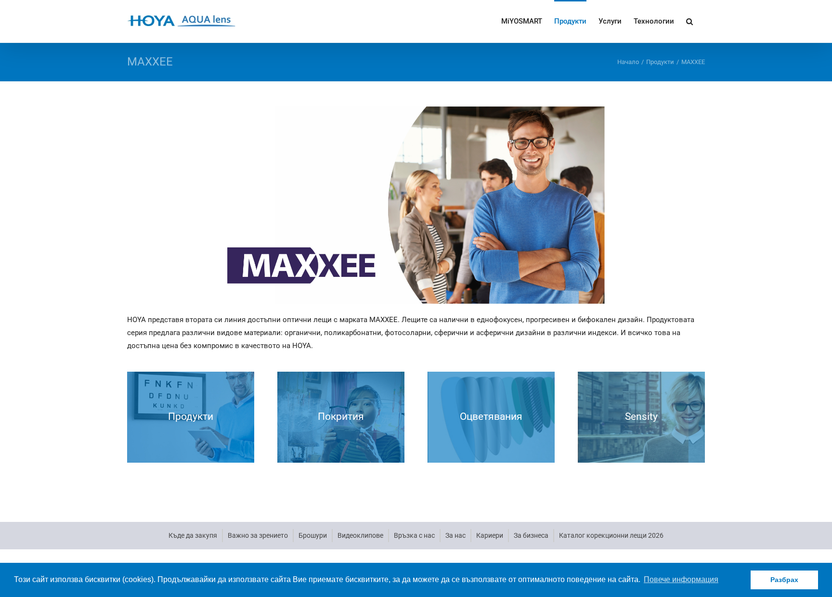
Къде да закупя (193, 535)
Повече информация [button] (681, 579)
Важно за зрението (258, 535)
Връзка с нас (414, 535)
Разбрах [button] (784, 580)
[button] (689, 20)
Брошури (313, 535)
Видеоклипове (360, 535)
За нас (455, 535)
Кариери (489, 535)
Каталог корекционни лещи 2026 (611, 535)
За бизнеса (531, 535)
